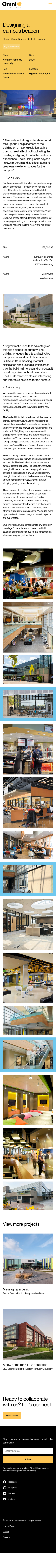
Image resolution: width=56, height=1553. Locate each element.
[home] (14, 5)
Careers (6, 1537)
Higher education (11, 46)
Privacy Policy (9, 1526)
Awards (6, 1531)
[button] (50, 4)
